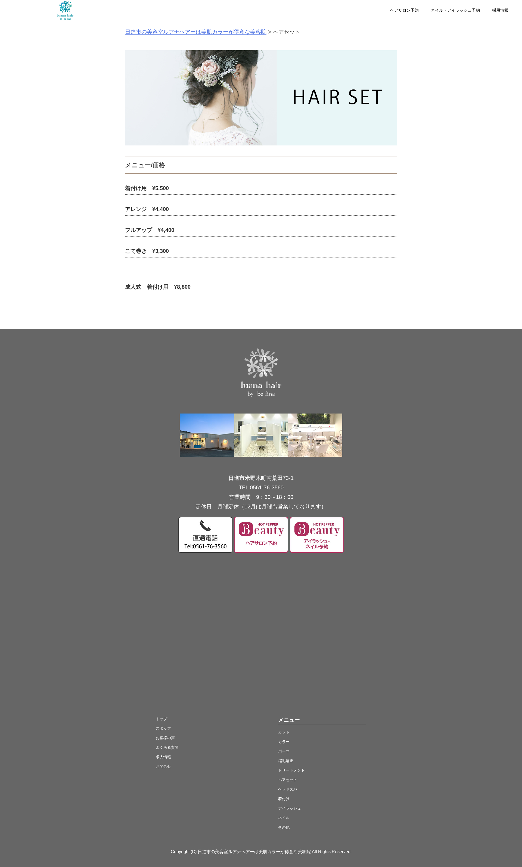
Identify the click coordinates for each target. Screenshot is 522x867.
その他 (284, 827)
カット (284, 732)
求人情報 (163, 757)
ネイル (284, 818)
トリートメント (291, 770)
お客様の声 (165, 738)
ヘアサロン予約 (404, 10)
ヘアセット (287, 780)
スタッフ (163, 728)
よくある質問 (167, 747)
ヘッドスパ (287, 789)
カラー (284, 741)
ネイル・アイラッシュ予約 (455, 10)
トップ (161, 719)
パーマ (284, 751)
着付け (284, 799)
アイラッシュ (289, 808)
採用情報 (500, 10)
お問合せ (163, 766)
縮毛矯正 (285, 761)
